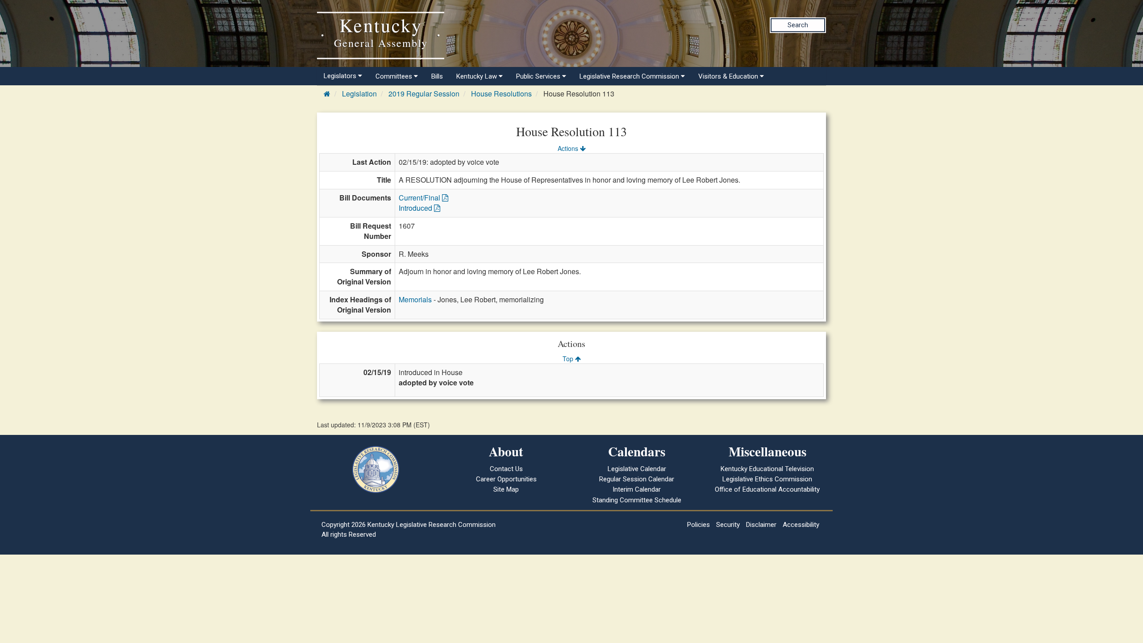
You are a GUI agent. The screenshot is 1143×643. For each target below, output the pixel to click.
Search (798, 25)
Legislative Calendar (637, 469)
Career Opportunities (506, 479)
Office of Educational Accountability (767, 489)
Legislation (359, 93)
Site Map (506, 489)
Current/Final (420, 197)
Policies (698, 525)
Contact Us (506, 469)
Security (728, 525)
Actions (569, 148)
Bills (437, 76)
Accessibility (801, 525)
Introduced (416, 208)
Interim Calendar (637, 489)
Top (569, 358)
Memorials (415, 299)
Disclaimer (761, 525)
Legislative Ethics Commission (767, 479)
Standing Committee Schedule (636, 500)
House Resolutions (501, 93)
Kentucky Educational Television (767, 469)
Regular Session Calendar (636, 479)
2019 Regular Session (423, 93)
